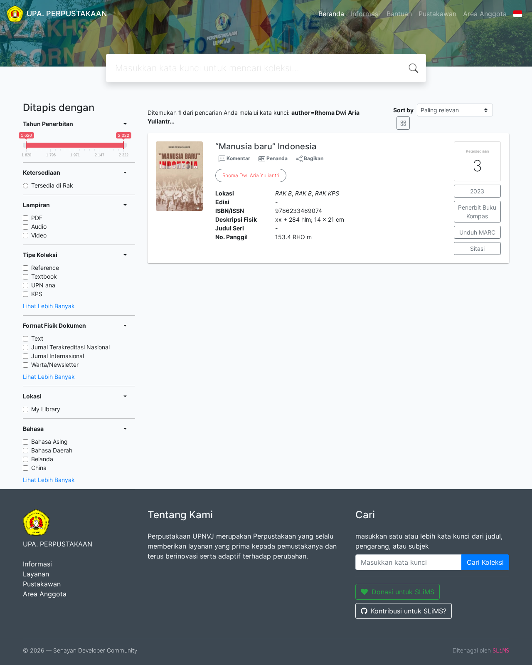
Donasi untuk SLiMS (403, 592)
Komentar (237, 158)
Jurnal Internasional (57, 355)
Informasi (365, 14)
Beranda (331, 14)
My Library (45, 409)
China (39, 467)
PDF (36, 217)
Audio (39, 226)
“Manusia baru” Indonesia (265, 146)
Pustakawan (437, 14)
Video (39, 235)
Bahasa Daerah (51, 450)
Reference (45, 267)
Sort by (403, 110)
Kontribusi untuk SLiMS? (408, 611)
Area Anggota (485, 14)
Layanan (36, 574)
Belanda (42, 458)
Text (37, 338)
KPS (36, 293)
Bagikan (313, 158)
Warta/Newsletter (55, 364)
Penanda (277, 158)
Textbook (44, 276)
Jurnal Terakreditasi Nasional (70, 347)
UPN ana (43, 285)
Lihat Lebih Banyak (49, 305)
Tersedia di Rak (52, 185)
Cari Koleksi (485, 562)
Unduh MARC (477, 232)
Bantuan (399, 14)
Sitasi (477, 248)
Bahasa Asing (49, 441)
